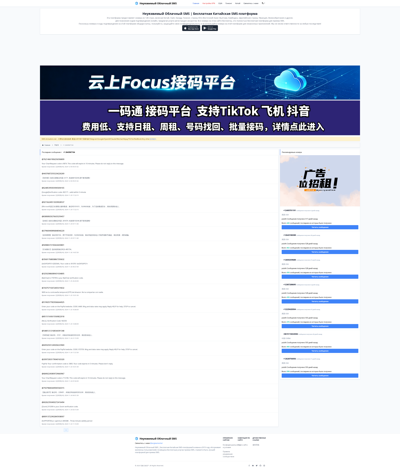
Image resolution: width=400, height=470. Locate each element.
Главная (196, 3)
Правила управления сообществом (228, 454)
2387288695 (289, 284)
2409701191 (289, 210)
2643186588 (289, 235)
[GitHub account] (260, 465)
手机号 (56, 145)
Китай (237, 3)
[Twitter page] (257, 465)
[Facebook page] (249, 465)
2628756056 (289, 358)
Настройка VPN (208, 3)
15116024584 (290, 334)
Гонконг (229, 3)
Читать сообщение (320, 227)
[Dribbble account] (264, 465)
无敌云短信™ (144, 466)
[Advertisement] (200, 49)
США (220, 3)
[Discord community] (253, 465)
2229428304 (289, 309)
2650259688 (289, 260)
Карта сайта (243, 445)
